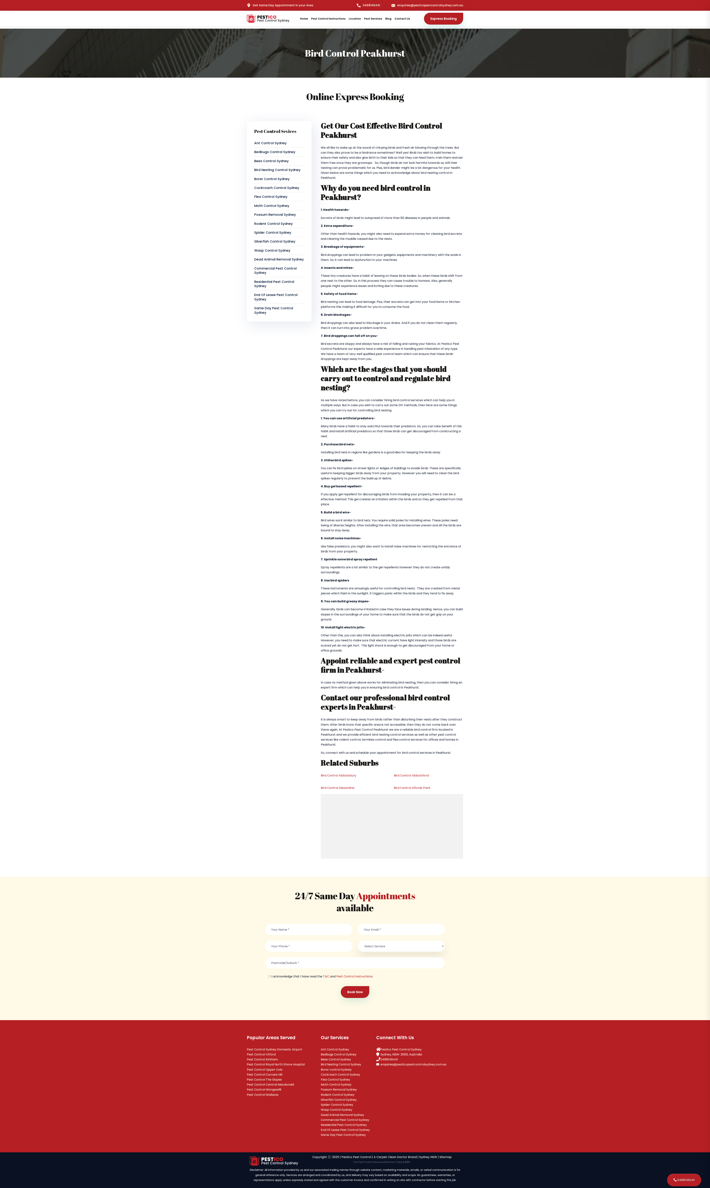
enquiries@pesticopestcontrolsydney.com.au (430, 5)
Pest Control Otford (261, 1054)
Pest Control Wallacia (262, 1095)
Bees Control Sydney (271, 161)
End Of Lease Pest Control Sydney (275, 296)
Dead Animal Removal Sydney (279, 259)
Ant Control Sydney (270, 143)
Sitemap (445, 1157)
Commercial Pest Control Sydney (275, 270)
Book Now (355, 992)
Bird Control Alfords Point (412, 788)
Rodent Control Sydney (273, 223)
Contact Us (402, 19)
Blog (388, 19)
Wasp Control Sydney (272, 250)
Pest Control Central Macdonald (270, 1084)
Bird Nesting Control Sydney (277, 169)
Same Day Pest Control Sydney (273, 310)
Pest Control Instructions (328, 19)
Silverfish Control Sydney (274, 241)
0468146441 (371, 5)
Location (355, 19)
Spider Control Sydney (272, 232)
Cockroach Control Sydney (276, 187)
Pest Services (373, 19)
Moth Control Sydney (271, 205)
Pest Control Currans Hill (264, 1074)
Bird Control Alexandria (337, 788)
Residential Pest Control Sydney (274, 283)
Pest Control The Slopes (264, 1079)
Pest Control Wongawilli (264, 1089)
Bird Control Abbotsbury (338, 775)
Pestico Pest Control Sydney (401, 1049)
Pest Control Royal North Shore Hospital (276, 1064)
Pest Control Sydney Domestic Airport (274, 1049)
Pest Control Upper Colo (265, 1069)
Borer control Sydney (272, 179)
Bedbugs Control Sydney (274, 152)
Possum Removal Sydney (275, 214)
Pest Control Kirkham (262, 1059)
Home (304, 19)
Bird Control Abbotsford (411, 775)
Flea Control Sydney (270, 196)
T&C (326, 976)
